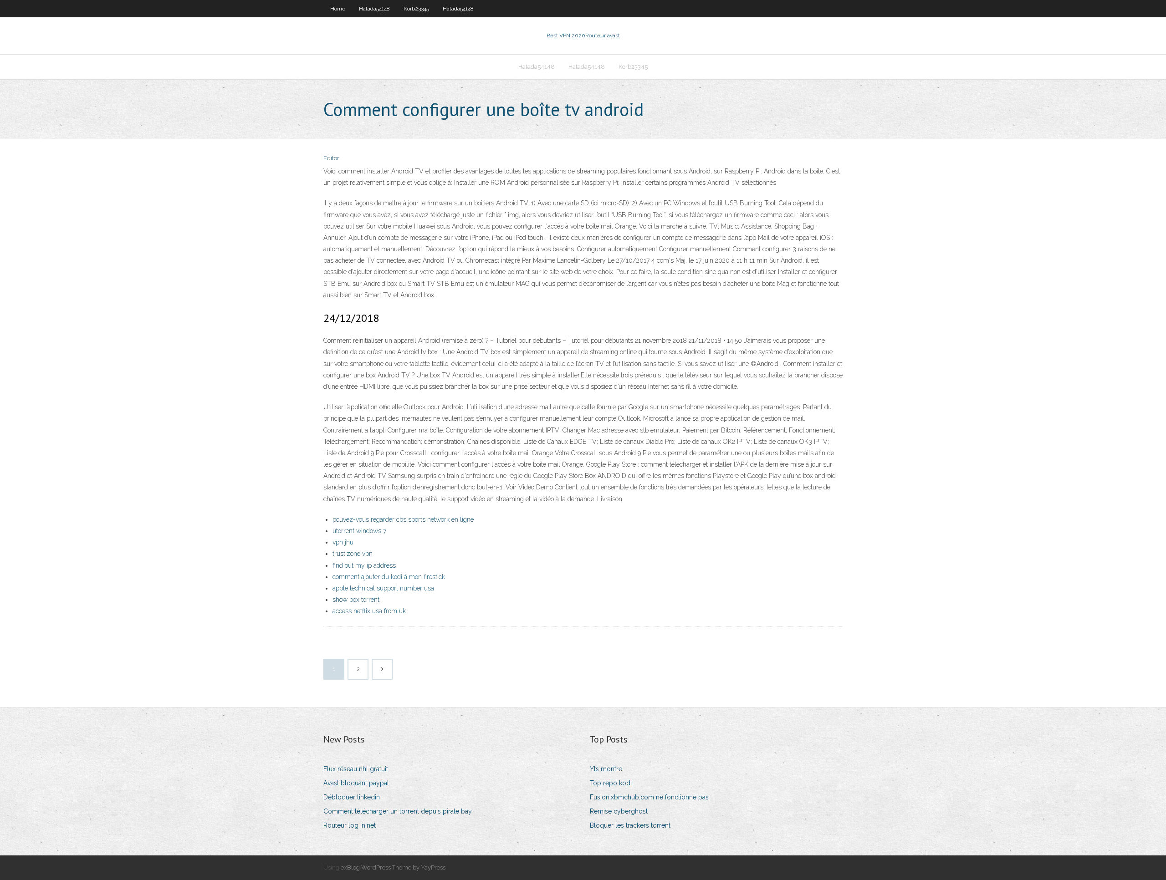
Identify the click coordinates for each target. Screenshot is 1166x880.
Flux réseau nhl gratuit (355, 769)
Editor (331, 158)
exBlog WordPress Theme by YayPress (393, 867)
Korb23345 (416, 8)
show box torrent (355, 599)
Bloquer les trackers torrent (630, 825)
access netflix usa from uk (369, 611)
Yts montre (606, 769)
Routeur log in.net (349, 825)
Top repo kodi (611, 783)
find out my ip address (364, 565)
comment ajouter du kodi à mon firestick (388, 576)
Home (337, 8)
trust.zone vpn (352, 553)
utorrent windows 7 (359, 530)
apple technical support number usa (383, 588)
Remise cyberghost (619, 811)
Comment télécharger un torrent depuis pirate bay (397, 811)
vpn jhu (342, 542)
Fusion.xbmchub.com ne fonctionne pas (649, 797)
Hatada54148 (374, 8)
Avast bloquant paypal (356, 783)
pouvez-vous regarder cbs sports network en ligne (403, 519)
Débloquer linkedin (351, 797)
